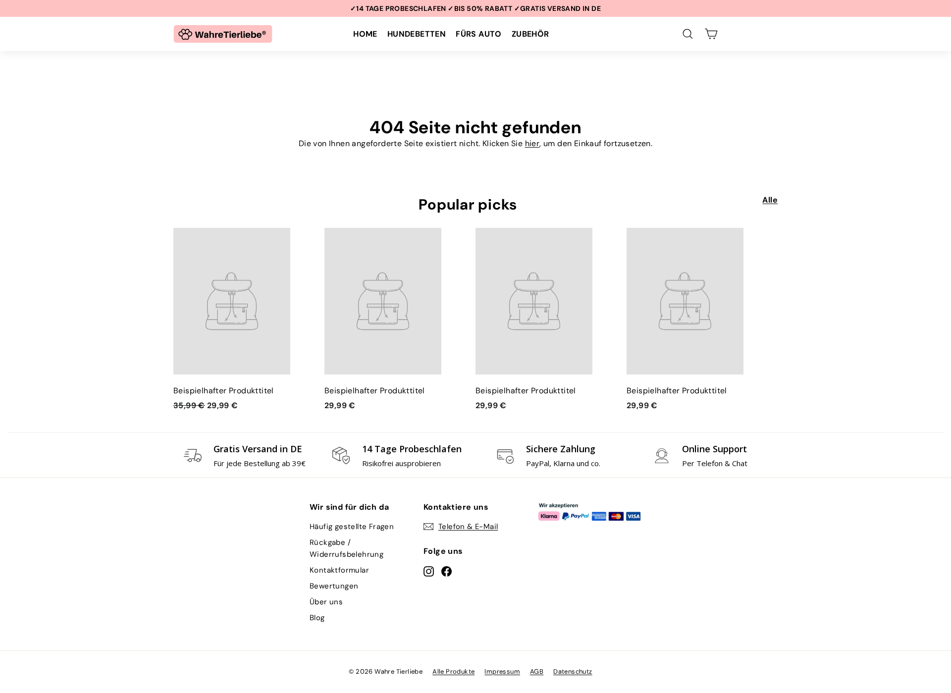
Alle (770, 200)
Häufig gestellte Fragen (352, 527)
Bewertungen (334, 586)
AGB (536, 671)
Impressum (502, 671)
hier (532, 143)
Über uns (326, 602)
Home (365, 34)
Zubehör (530, 34)
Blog (317, 618)
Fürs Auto (479, 34)
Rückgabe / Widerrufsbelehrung (346, 548)
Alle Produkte (453, 671)
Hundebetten (416, 34)
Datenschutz (572, 671)
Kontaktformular (339, 570)
